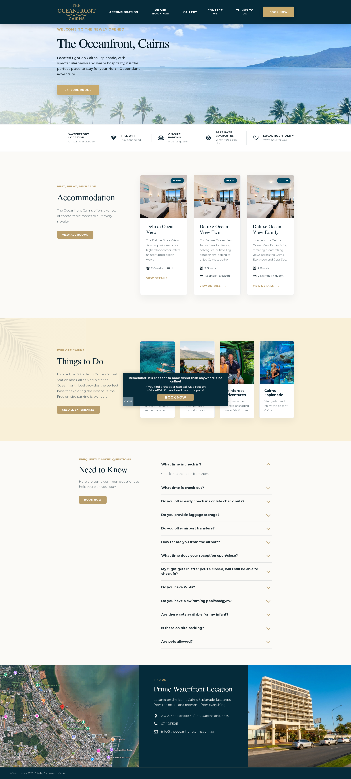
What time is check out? (182, 488)
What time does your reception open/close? (199, 556)
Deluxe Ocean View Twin (214, 229)
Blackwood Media (54, 773)
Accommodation (123, 12)
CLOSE (128, 401)
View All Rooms (75, 234)
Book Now (278, 12)
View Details (159, 278)
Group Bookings (160, 12)
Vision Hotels (19, 773)
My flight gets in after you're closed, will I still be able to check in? (209, 571)
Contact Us (215, 12)
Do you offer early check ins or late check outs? (202, 501)
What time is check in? (181, 464)
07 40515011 (169, 723)
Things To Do (244, 12)
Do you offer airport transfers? (188, 528)
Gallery (190, 12)
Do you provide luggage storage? (190, 515)
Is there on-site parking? (182, 628)
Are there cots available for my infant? (194, 614)
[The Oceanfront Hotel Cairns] (76, 12)
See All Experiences (78, 409)
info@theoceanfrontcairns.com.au (187, 731)
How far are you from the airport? (190, 542)
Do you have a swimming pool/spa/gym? (196, 601)
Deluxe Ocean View (160, 229)
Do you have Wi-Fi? (178, 587)
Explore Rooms (78, 90)
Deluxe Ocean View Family (267, 229)
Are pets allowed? (177, 642)
